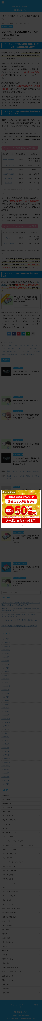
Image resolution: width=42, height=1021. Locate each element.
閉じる (21, 525)
